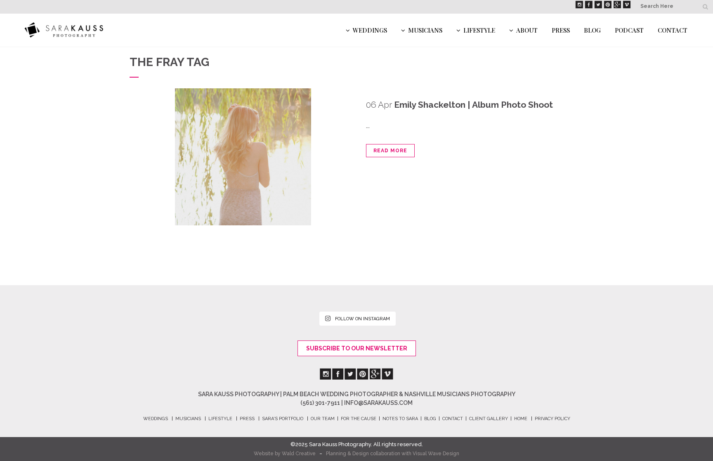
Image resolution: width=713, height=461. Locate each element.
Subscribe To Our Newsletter (356, 348)
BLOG (430, 418)
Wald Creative (299, 453)
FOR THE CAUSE (358, 418)
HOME (520, 418)
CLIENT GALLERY (488, 418)
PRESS (247, 418)
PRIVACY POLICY (552, 418)
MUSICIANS (188, 418)
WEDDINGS (155, 418)
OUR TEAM (323, 418)
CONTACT (452, 418)
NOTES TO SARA (400, 418)
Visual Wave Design (436, 453)
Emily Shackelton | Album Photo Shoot (473, 104)
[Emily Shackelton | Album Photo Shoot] (243, 156)
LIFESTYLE (220, 418)
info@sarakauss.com (378, 403)
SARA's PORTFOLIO (282, 418)
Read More (390, 151)
